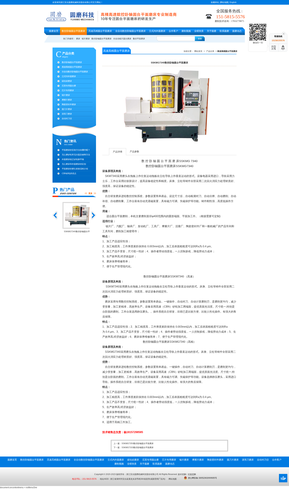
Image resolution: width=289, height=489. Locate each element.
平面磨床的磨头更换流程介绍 (75, 169)
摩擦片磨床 (67, 100)
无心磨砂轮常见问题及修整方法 (76, 155)
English (233, 2)
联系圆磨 (224, 31)
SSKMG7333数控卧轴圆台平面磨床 (202, 107)
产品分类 (210, 51)
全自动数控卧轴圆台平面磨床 (130, 31)
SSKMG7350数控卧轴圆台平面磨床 (135, 107)
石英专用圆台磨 (69, 86)
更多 (90, 193)
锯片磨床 (86, 38)
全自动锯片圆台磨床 (122, 38)
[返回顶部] (283, 48)
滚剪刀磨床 (67, 114)
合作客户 (173, 31)
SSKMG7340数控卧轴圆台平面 (74, 231)
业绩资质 (199, 31)
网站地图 (173, 479)
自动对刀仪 (67, 118)
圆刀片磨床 (67, 109)
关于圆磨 (211, 31)
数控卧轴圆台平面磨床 (73, 31)
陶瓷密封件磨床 (69, 104)
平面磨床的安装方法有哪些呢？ (76, 150)
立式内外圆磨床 (157, 31)
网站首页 (198, 51)
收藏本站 (215, 2)
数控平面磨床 (139, 38)
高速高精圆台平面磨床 (100, 31)
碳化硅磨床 (67, 81)
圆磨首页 (53, 31)
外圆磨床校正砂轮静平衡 (73, 159)
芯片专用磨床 (68, 90)
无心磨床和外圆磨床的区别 (74, 164)
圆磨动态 (237, 31)
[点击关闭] (284, 33)
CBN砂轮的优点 (69, 173)
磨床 (78, 38)
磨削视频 (186, 31)
